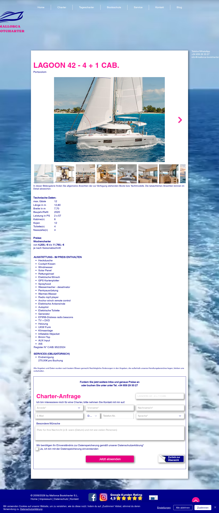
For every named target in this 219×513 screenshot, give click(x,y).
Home (34, 498)
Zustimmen (203, 507)
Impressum (45, 498)
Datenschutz (61, 498)
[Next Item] (180, 120)
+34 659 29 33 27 (128, 385)
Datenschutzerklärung (130, 445)
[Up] (196, 501)
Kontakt (74, 498)
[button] (61, 7)
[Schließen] (215, 507)
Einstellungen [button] (164, 507)
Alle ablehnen (183, 507)
